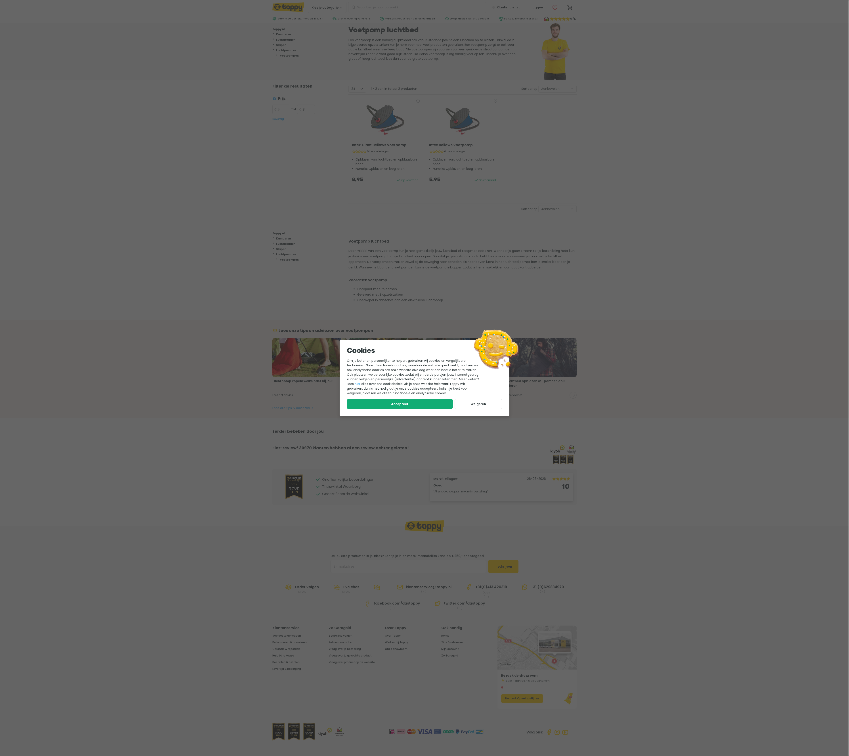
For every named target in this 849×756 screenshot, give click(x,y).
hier (357, 384)
